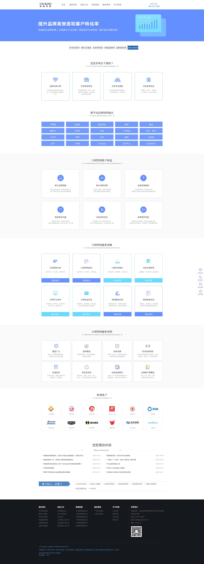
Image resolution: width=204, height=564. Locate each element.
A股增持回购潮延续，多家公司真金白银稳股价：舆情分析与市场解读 (64, 455)
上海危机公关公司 (63, 520)
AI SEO (93, 488)
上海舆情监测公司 (82, 511)
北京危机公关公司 (63, 523)
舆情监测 (95, 4)
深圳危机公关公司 (63, 526)
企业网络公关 (61, 511)
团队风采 (116, 514)
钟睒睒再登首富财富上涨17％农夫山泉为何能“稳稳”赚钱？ (63, 464)
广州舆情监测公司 (82, 520)
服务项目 (73, 4)
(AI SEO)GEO (74, 47)
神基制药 (58, 553)
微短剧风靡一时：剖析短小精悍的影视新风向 (58, 460)
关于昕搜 (117, 4)
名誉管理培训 (98, 47)
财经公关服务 (86, 47)
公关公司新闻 (61, 514)
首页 (64, 4)
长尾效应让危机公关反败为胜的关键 (119, 472)
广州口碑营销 (98, 511)
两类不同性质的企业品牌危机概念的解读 (57, 472)
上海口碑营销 (98, 514)
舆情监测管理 (109, 47)
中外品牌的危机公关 (113, 464)
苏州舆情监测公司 (82, 526)
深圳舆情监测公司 (82, 517)
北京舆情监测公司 (82, 514)
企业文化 (116, 517)
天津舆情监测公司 (82, 523)
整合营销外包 (81, 488)
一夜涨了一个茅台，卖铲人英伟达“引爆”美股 (121, 460)
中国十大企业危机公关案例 (116, 468)
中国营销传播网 (49, 468)
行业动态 (60, 517)
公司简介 (116, 511)
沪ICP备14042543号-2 (61, 546)
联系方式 (116, 520)
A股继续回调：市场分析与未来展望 (118, 455)
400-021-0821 (154, 5)
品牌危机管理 (121, 47)
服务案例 (106, 4)
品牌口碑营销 (133, 47)
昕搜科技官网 (49, 553)
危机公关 (84, 4)
